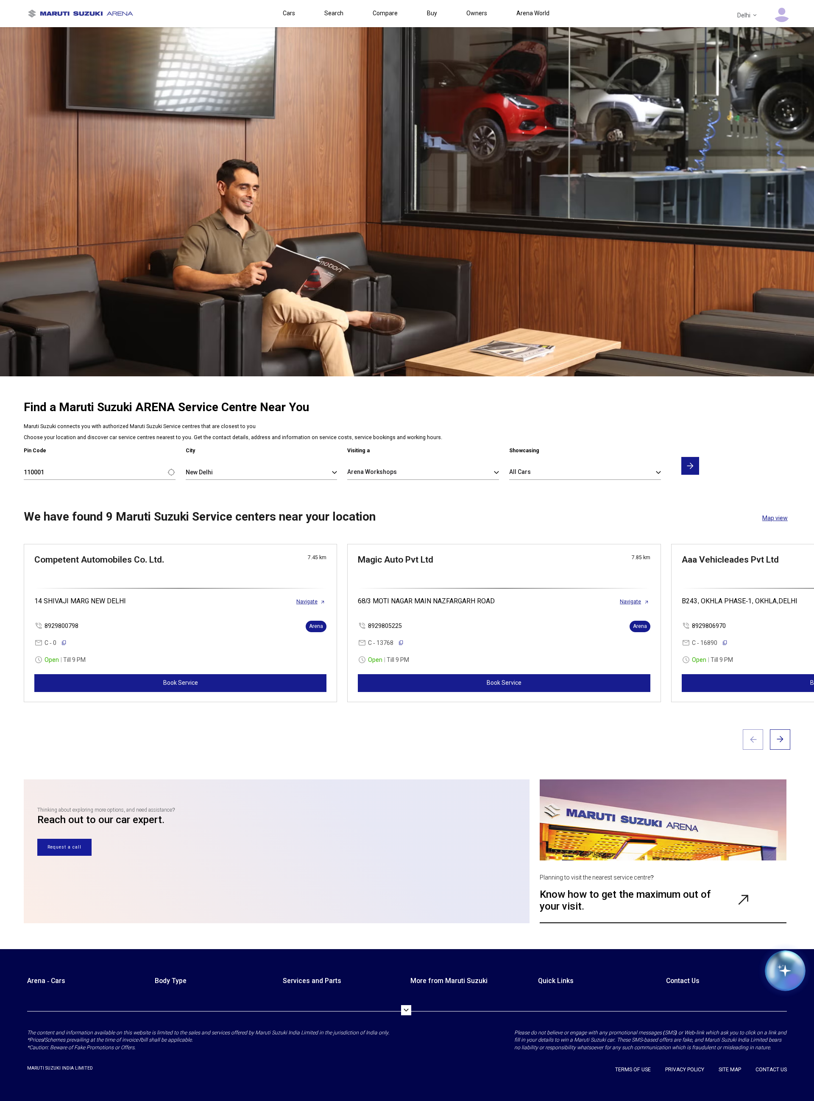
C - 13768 (380, 642)
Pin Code (35, 451)
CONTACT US (771, 1070)
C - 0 (50, 642)
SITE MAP (730, 1070)
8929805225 (385, 625)
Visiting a (358, 451)
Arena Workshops (372, 471)
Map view (775, 518)
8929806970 (709, 625)
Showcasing (524, 451)
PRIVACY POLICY (684, 1070)
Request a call (64, 847)
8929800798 (61, 625)
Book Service (180, 682)
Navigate (307, 602)
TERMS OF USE (633, 1070)
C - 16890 (704, 642)
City (190, 451)
